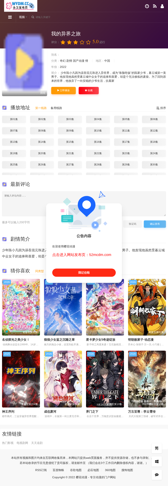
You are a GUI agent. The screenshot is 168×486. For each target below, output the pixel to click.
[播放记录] (147, 6)
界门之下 (92, 411)
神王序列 (8, 411)
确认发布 (155, 223)
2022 (63, 66)
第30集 (154, 164)
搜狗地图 (127, 470)
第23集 (126, 153)
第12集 (154, 130)
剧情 (69, 60)
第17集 (126, 141)
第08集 (42, 130)
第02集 (42, 119)
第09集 (70, 130)
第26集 (42, 164)
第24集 (154, 153)
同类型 (39, 271)
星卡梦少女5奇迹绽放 (100, 339)
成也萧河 (50, 411)
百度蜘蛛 (58, 470)
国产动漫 (78, 60)
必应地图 (93, 470)
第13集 (14, 141)
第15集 (70, 141)
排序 (162, 108)
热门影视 (8, 442)
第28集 (98, 164)
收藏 (90, 90)
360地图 (110, 470)
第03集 (70, 119)
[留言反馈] (157, 475)
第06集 (154, 119)
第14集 (42, 141)
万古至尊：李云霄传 (142, 411)
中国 (107, 60)
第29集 (126, 164)
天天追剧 (37, 442)
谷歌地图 (76, 470)
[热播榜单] (155, 6)
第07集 (14, 130)
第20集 (42, 153)
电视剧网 (22, 442)
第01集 (14, 119)
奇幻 (63, 60)
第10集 (98, 130)
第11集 (126, 130)
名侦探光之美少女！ (16, 339)
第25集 (14, 164)
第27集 (70, 164)
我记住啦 (84, 272)
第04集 (98, 119)
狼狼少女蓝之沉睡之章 (59, 339)
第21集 (70, 153)
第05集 (126, 119)
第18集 (154, 141)
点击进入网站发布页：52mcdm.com (81, 255)
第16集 (98, 141)
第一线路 (41, 108)
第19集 (14, 153)
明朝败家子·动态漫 (141, 339)
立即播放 (64, 90)
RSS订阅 (41, 470)
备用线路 (56, 108)
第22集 (98, 153)
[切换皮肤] (157, 461)
